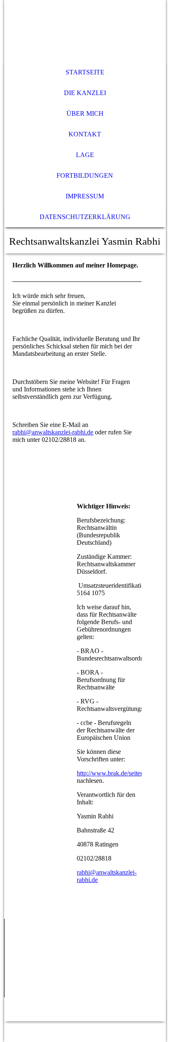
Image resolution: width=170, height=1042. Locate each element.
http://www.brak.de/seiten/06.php (120, 773)
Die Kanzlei (85, 92)
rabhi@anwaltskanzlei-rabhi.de (52, 432)
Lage (85, 154)
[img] (84, 31)
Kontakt (84, 134)
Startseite (85, 72)
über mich (85, 113)
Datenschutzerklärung (85, 216)
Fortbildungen (85, 175)
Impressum (85, 196)
